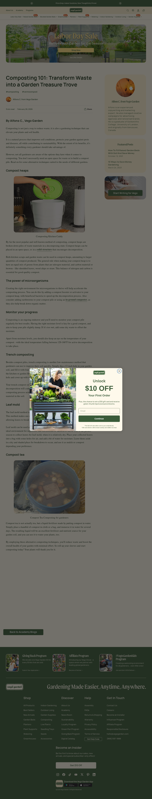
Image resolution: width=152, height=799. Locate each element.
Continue (99, 419)
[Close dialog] (119, 371)
